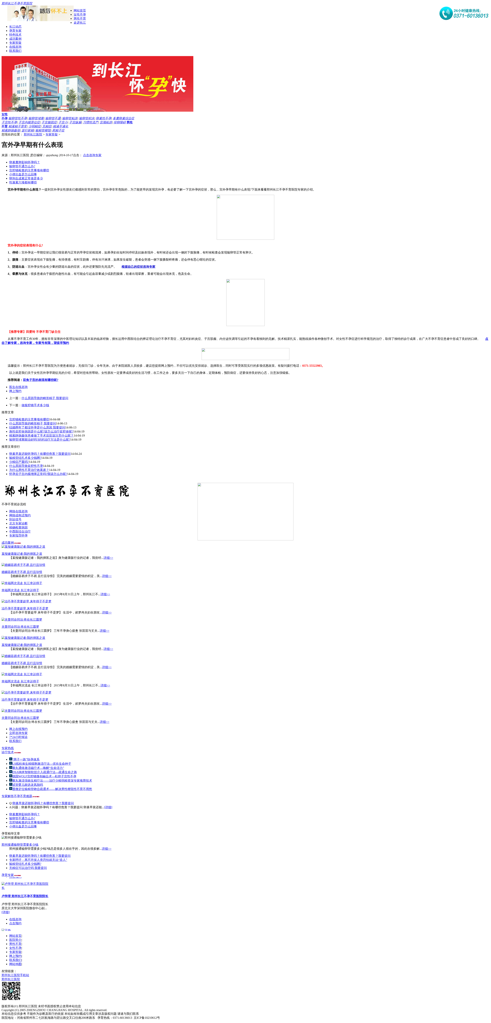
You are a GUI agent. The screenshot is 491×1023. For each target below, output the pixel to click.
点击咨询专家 (92, 155)
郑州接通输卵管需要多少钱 (20, 844)
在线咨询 (15, 46)
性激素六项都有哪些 (23, 182)
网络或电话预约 (20, 515)
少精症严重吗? (19, 461)
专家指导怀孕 (18, 535)
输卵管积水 (86, 118)
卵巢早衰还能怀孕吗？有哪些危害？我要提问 (40, 453)
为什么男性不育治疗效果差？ (29, 469)
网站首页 (80, 10)
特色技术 (15, 34)
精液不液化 (60, 126)
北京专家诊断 (18, 523)
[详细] (108, 807)
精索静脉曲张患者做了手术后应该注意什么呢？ (41, 435)
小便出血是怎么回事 (23, 174)
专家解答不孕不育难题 (17, 796)
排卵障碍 (120, 122)
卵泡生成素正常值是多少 (26, 178)
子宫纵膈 (75, 122)
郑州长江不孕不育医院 (17, 3)
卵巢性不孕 (103, 118)
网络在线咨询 (18, 511)
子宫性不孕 (9, 122)
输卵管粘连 (69, 118)
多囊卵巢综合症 (123, 118)
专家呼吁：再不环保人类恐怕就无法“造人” (38, 859)
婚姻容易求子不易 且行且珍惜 (22, 572)
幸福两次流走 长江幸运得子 (20, 590)
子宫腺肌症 (49, 122)
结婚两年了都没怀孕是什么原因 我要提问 (37, 427)
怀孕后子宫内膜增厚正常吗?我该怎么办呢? (38, 474)
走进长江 (80, 22)
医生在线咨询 (18, 387)
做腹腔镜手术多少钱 (35, 405)
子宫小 (63, 122)
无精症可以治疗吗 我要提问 (28, 867)
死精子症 (58, 130)
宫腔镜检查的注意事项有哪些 (29, 170)
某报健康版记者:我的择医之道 (22, 553)
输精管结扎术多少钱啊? (25, 457)
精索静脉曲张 (11, 130)
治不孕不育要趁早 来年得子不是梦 (25, 608)
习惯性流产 (90, 122)
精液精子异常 (17, 126)
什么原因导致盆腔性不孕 (26, 465)
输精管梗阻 (43, 130)
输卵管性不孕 (17, 118)
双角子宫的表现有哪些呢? (40, 379)
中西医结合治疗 (20, 531)
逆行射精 (27, 130)
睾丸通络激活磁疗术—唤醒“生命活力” (38, 768)
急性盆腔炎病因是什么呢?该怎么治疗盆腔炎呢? (41, 431)
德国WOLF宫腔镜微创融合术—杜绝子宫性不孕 (44, 776)
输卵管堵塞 (36, 118)
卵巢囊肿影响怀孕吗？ (24, 162)
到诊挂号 (15, 519)
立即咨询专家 (18, 733)
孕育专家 (15, 30)
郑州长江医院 (33, 134)
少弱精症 (34, 126)
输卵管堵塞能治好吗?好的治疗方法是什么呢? (39, 439)
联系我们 (15, 50)
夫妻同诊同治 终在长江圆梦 (20, 626)
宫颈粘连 (106, 122)
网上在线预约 (18, 729)
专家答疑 (15, 42)
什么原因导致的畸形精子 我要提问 (44, 398)
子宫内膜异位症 (29, 122)
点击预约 (15, 919)
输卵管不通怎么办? (22, 166)
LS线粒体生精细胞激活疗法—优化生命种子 (41, 763)
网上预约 (15, 391)
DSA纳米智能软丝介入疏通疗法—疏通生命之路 (44, 772)
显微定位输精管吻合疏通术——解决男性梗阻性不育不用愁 (52, 789)
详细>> (108, 557)
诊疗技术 (8, 752)
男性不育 (80, 18)
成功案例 (15, 38)
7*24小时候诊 (18, 737)
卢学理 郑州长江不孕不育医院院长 (25, 892)
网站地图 (15, 964)
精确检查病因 (18, 527)
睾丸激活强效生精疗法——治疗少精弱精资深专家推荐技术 (52, 780)
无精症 (46, 126)
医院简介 (15, 939)
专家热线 (8, 748)
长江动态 (15, 26)
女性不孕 (80, 14)
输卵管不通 (53, 118)
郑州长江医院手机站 (15, 975)
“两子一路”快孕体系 (26, 759)
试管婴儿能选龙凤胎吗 (27, 784)
